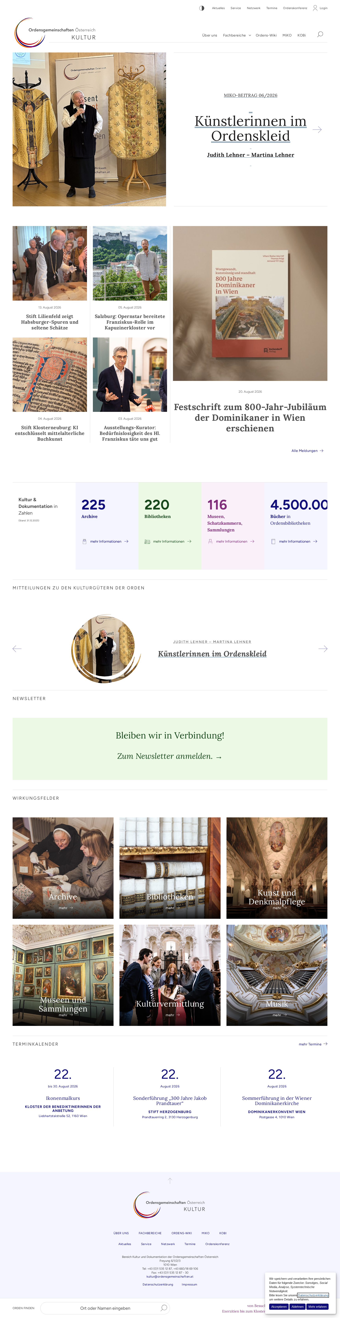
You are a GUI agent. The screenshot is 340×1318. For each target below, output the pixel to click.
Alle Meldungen (305, 451)
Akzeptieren (279, 1306)
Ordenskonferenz (295, 8)
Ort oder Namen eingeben (105, 1308)
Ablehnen (298, 1306)
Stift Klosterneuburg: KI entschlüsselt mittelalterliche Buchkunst (50, 433)
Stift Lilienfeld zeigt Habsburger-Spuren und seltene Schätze (50, 322)
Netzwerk (254, 8)
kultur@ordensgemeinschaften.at (170, 1276)
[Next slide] (317, 129)
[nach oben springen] (170, 1181)
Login (324, 8)
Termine (271, 8)
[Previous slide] (22, 129)
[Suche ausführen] (164, 1308)
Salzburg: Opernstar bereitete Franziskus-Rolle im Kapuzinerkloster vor (130, 322)
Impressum (189, 1284)
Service (236, 8)
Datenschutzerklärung (313, 1295)
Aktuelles (218, 8)
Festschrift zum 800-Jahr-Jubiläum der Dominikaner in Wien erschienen (250, 417)
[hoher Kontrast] (201, 8)
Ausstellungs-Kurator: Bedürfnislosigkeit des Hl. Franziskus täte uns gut (130, 433)
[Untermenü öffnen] (250, 35)
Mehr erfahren (318, 1306)
